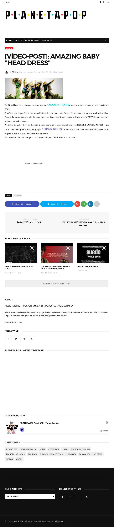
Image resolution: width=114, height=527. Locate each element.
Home (7, 2)
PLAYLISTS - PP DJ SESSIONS (51, 454)
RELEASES (98, 454)
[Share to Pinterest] (97, 203)
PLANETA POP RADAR (15, 454)
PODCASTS (71, 454)
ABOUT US (47, 40)
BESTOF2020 (11, 449)
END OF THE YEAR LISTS (27, 40)
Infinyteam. (59, 521)
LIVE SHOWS (53, 449)
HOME (9, 40)
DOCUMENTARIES (28, 449)
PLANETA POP (17, 521)
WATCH (19, 459)
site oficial (63, 125)
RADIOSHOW (84, 454)
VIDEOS (9, 48)
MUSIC (64, 449)
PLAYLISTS (32, 454)
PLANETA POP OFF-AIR (80, 449)
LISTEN (42, 449)
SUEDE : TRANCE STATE (88, 266)
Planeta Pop (17, 72)
